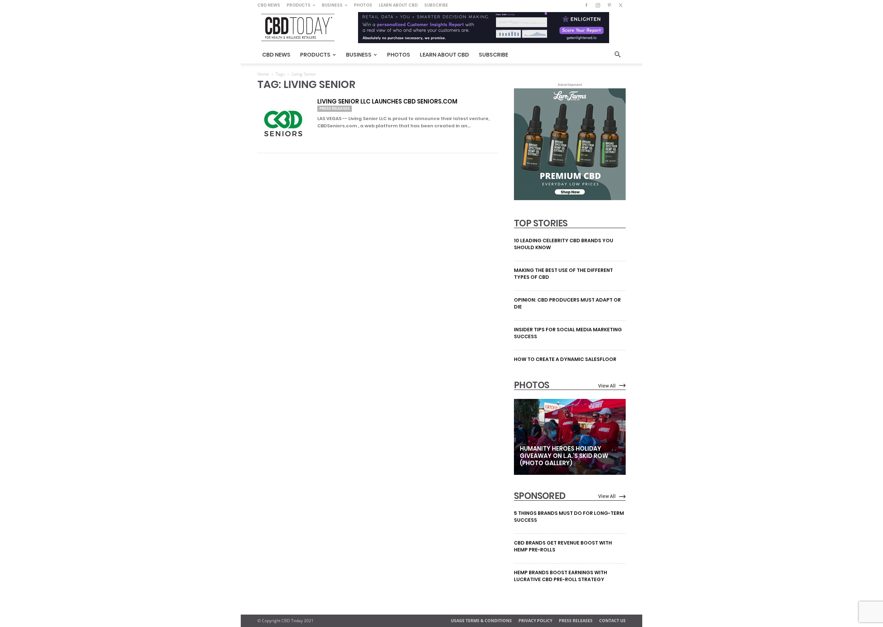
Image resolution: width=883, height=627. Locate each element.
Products (298, 5)
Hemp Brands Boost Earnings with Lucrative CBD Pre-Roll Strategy (560, 576)
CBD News (268, 5)
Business (332, 5)
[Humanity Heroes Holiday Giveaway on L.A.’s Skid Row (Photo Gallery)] (570, 437)
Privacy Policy (535, 621)
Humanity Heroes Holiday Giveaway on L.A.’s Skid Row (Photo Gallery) (564, 455)
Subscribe (436, 5)
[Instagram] (598, 5)
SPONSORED (540, 495)
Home (263, 74)
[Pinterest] (609, 5)
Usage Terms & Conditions (481, 621)
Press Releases (334, 108)
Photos (363, 5)
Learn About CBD (398, 5)
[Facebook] (586, 5)
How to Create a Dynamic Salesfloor (565, 359)
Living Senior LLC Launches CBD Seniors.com (387, 101)
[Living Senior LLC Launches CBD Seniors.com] (283, 123)
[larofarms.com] (570, 198)
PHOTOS (531, 385)
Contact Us (612, 621)
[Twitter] (620, 5)
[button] (617, 55)
